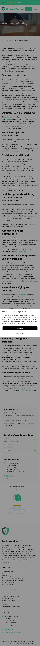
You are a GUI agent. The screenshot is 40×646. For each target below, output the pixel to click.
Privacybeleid (20, 323)
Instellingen (20, 333)
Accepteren (20, 328)
